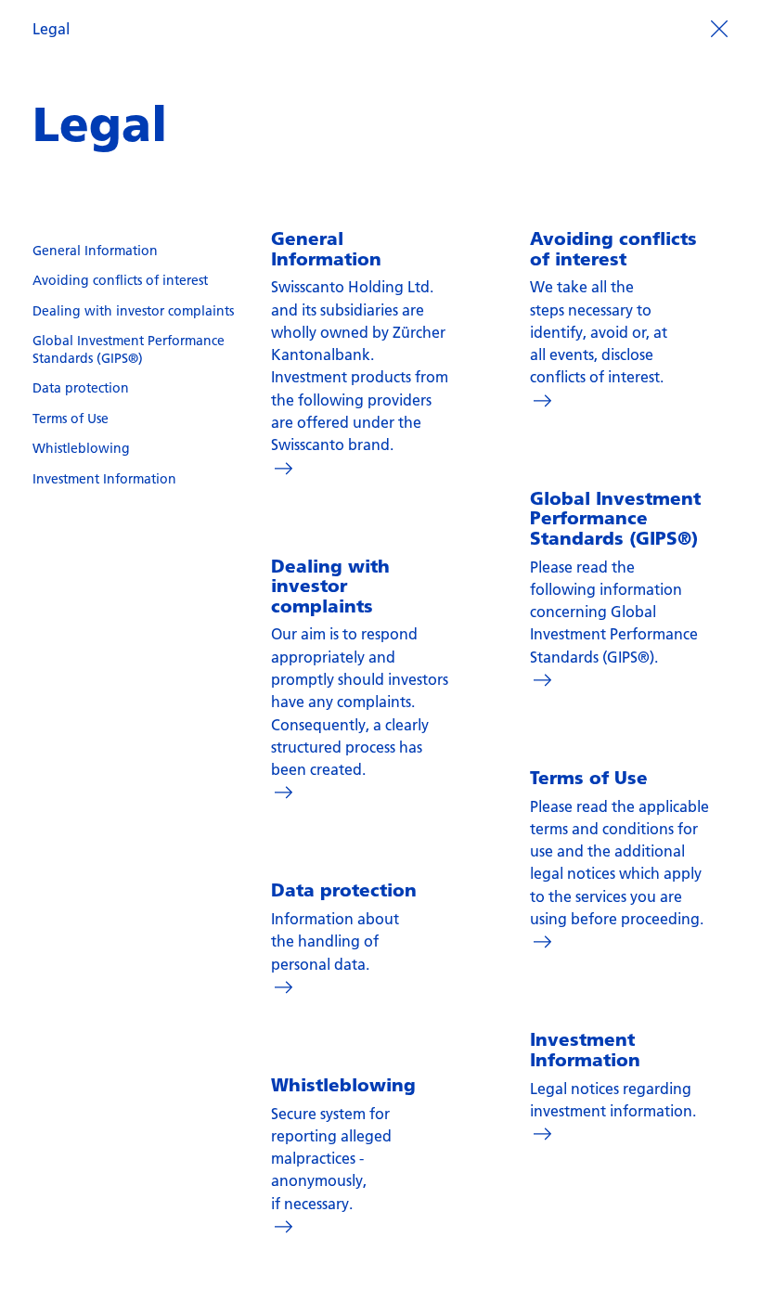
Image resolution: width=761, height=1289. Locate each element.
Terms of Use (70, 418)
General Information (95, 250)
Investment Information (104, 478)
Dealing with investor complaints (133, 311)
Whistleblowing (81, 448)
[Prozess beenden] (719, 27)
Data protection (80, 388)
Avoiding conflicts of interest (120, 280)
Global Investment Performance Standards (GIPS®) (128, 349)
